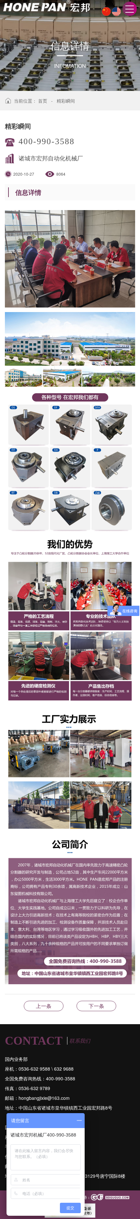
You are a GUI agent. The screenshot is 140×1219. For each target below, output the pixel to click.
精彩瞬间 (66, 100)
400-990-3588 (47, 141)
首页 (42, 100)
